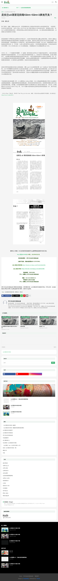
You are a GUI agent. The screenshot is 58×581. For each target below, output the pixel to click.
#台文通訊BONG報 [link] (22, 254)
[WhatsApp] (21, 295)
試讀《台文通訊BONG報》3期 (9, 447)
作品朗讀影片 (6, 437)
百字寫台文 (5, 490)
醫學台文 (17, 292)
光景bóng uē (6, 465)
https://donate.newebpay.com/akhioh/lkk (33, 268)
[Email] (27, 295)
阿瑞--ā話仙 (5, 493)
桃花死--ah (42, 326)
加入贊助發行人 (6, 440)
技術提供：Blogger (8, 501)
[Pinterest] (24, 295)
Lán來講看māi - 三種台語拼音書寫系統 (19, 399)
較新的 (3, 347)
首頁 (2, 11)
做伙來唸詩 (5, 463)
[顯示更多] (30, 295)
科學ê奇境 (22, 326)
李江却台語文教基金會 (14, 301)
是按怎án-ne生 (6, 485)
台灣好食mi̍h (5, 470)
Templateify (26, 578)
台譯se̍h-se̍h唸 (6, 478)
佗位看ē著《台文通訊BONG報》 (10, 442)
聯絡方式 (5, 450)
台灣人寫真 (5, 468)
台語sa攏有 (5, 473)
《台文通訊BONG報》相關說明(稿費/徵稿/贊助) (13, 427)
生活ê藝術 (5, 488)
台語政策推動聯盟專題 (17, 7)
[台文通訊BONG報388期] (6, 407)
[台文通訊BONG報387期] (4, 542)
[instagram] (35, 374)
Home (20, 576)
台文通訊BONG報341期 (10, 11)
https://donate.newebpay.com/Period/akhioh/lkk (34, 265)
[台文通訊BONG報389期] (6, 413)
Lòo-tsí (11, 551)
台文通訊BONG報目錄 (8, 432)
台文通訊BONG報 (7, 352)
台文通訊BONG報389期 (16, 411)
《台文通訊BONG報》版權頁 (9, 425)
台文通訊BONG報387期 (14, 540)
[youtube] (22, 374)
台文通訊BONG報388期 (16, 405)
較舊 (55, 347)
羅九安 (21, 292)
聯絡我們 (37, 576)
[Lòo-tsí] (4, 552)
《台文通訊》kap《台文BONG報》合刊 (11, 445)
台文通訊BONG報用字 (8, 430)
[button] (2, 2)
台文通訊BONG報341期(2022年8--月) (9, 327)
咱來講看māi (5, 480)
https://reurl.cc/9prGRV (7, 95)
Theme (38, 578)
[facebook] (9, 374)
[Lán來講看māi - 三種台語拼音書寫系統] (6, 400)
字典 (4, 452)
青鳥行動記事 (6, 495)
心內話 (4, 483)
